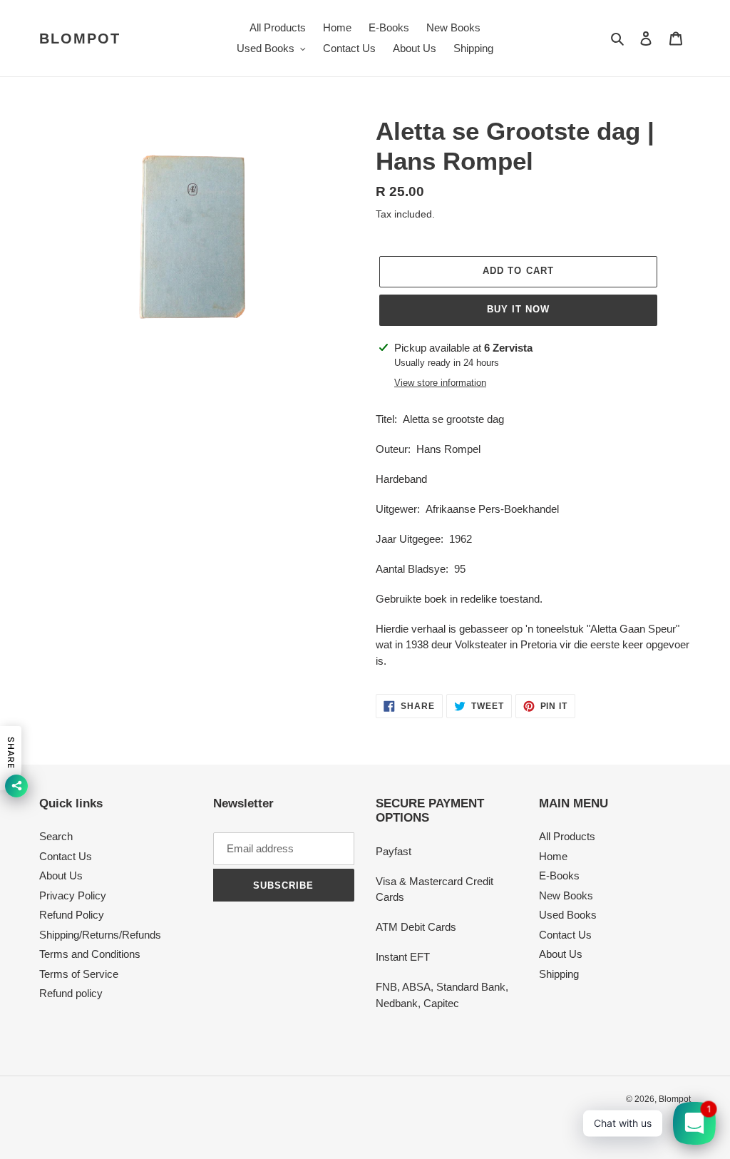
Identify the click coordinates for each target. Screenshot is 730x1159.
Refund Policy (71, 915)
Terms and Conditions (89, 954)
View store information (440, 382)
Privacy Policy (72, 895)
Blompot (79, 38)
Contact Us (65, 856)
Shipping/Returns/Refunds (100, 935)
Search (56, 836)
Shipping (559, 974)
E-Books (559, 875)
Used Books (568, 915)
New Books (566, 895)
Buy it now (518, 309)
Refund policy (71, 993)
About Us (61, 875)
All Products (567, 836)
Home (553, 856)
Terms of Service (78, 974)
